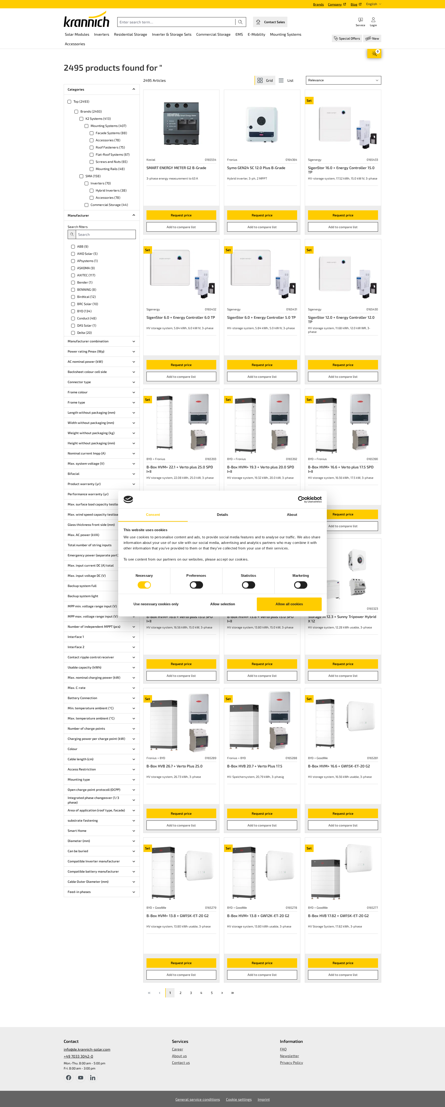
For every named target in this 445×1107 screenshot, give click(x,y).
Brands (318, 4)
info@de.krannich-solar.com (87, 1049)
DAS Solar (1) (86, 325)
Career (177, 1049)
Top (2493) (81, 101)
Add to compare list (181, 227)
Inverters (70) (101, 183)
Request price (181, 215)
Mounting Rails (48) (110, 169)
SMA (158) (93, 176)
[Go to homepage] (86, 19)
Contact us (181, 1062)
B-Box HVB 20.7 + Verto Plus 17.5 (254, 766)
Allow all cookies (289, 604)
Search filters (78, 227)
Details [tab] (222, 515)
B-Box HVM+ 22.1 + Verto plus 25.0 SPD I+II (179, 469)
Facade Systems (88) (111, 133)
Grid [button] (269, 80)
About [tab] (292, 515)
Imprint (264, 1099)
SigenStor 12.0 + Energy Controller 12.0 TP (341, 319)
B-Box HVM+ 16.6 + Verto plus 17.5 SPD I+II (341, 469)
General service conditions (197, 1099)
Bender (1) (84, 282)
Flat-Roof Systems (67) (113, 154)
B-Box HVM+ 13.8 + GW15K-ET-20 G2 (177, 915)
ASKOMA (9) (86, 268)
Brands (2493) (91, 111)
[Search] (240, 22)
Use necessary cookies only (156, 604)
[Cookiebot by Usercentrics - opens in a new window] (301, 499)
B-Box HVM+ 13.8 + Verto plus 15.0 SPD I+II (260, 618)
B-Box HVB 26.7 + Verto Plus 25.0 (174, 766)
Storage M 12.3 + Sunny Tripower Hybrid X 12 (342, 618)
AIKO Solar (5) (87, 253)
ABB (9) (82, 246)
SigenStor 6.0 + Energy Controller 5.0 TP (261, 317)
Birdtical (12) (86, 297)
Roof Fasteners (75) (110, 147)
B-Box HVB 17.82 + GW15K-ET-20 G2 (338, 915)
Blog (354, 4)
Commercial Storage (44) (109, 205)
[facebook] (68, 1077)
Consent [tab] (153, 515)
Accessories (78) (108, 140)
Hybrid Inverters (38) (111, 190)
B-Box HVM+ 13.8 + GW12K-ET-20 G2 (258, 915)
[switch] (196, 585)
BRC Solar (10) (87, 304)
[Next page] (222, 992)
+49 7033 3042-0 (78, 1056)
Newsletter (289, 1055)
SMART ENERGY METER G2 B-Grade (176, 167)
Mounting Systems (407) (108, 126)
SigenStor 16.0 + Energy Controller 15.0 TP (341, 169)
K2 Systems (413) (98, 118)
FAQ (283, 1049)
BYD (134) (84, 311)
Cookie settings (239, 1099)
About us (179, 1055)
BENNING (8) (86, 289)
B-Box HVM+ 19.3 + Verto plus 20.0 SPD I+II (260, 469)
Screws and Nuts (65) (111, 162)
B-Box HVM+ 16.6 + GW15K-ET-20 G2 (339, 766)
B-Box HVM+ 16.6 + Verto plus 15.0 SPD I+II (179, 618)
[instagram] (92, 1077)
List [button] (290, 80)
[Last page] (232, 992)
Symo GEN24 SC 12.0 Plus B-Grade (256, 167)
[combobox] (176, 22)
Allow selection (222, 604)
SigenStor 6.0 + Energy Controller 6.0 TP (180, 317)
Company (335, 4)
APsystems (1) (87, 261)
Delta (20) (84, 332)
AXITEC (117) (86, 275)
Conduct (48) (86, 318)
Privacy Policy (291, 1062)
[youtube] (80, 1077)
